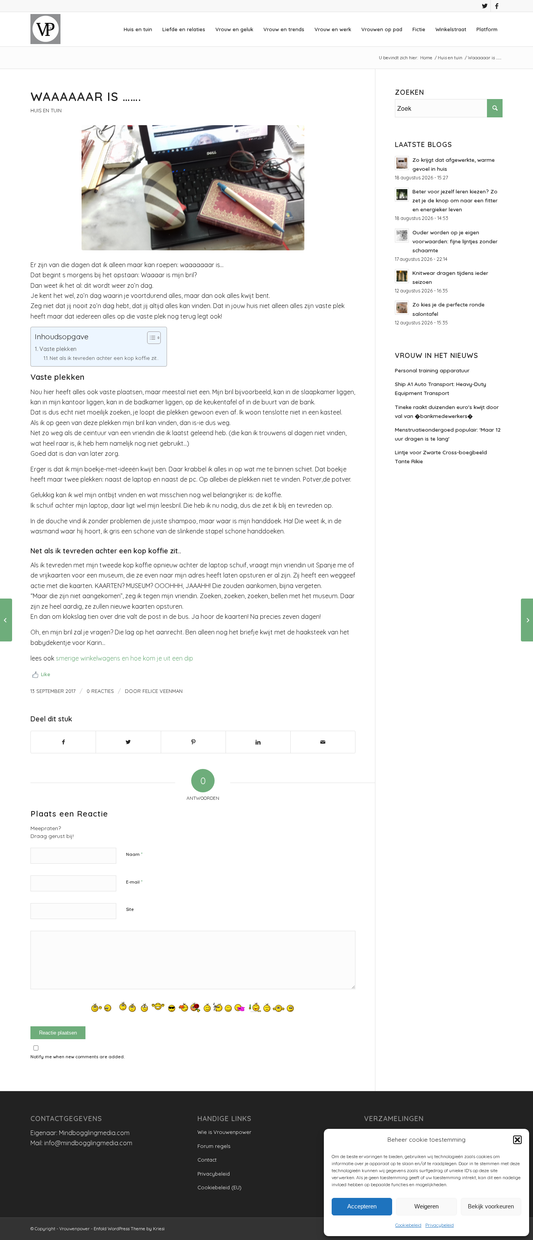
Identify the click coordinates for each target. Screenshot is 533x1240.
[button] (517, 1140)
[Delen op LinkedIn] (258, 742)
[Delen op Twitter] (128, 742)
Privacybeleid (439, 1225)
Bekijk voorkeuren (491, 1206)
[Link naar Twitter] (484, 6)
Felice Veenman (162, 691)
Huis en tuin (46, 110)
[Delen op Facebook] (63, 742)
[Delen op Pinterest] (193, 742)
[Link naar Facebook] (497, 6)
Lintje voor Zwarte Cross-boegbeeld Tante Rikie (441, 456)
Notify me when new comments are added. (77, 1056)
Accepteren (362, 1206)
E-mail (134, 882)
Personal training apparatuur (432, 370)
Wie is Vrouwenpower (224, 1132)
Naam (134, 854)
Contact (207, 1160)
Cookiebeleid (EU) (219, 1187)
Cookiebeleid (408, 1225)
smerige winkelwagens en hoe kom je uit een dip (124, 658)
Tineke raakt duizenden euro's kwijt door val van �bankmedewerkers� (447, 411)
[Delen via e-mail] (323, 742)
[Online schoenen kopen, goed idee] (527, 620)
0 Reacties (100, 691)
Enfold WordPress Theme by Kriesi (129, 1228)
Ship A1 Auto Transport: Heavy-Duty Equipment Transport (440, 388)
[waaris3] (192, 187)
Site (130, 909)
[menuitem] (138, 29)
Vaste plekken (57, 349)
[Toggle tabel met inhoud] (150, 337)
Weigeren (426, 1206)
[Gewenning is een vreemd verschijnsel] (6, 620)
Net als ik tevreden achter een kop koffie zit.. (104, 358)
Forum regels (213, 1146)
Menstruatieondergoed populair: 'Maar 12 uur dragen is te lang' (448, 434)
